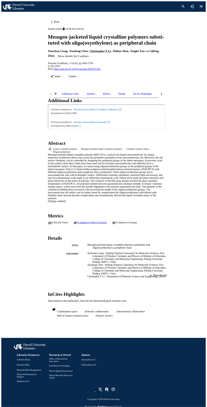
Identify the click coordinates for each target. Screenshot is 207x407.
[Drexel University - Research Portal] (19, 6)
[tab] (70, 94)
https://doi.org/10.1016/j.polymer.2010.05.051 (77, 69)
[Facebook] (107, 389)
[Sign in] (192, 6)
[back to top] (56, 94)
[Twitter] (100, 389)
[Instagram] (113, 389)
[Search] (183, 6)
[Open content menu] (201, 6)
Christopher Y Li (100, 51)
